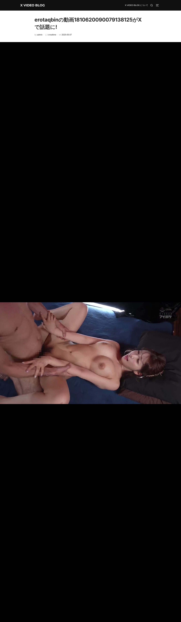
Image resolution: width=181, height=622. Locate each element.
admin (39, 35)
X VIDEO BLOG (32, 5)
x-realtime (52, 35)
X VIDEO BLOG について (136, 5)
